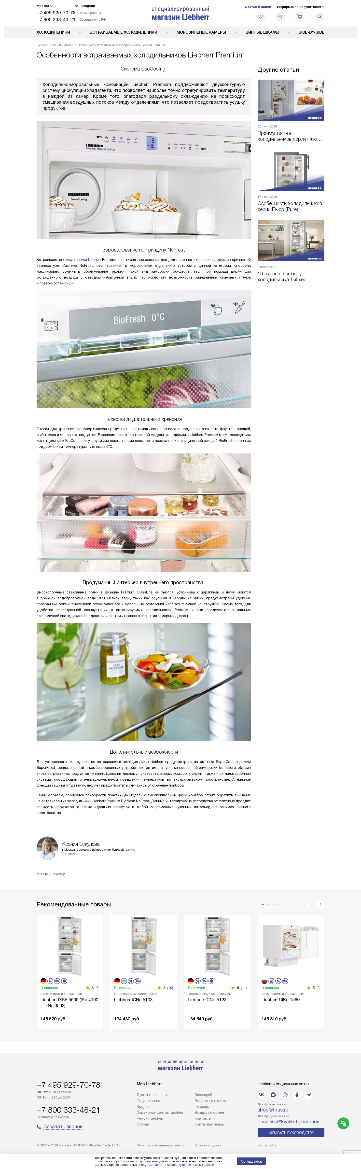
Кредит (143, 1107)
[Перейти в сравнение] (280, 17)
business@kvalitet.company (288, 1121)
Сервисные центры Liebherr (160, 1112)
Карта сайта (267, 1145)
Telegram (87, 6)
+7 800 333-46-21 (56, 19)
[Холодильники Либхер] (181, 13)
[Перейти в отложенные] (260, 17)
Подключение (148, 1101)
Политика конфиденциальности (161, 1145)
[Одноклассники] (297, 1095)
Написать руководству (291, 1133)
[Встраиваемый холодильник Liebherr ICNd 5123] (217, 945)
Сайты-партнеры (209, 1124)
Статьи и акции (258, 7)
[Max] (273, 1095)
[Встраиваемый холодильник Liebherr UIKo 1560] (291, 945)
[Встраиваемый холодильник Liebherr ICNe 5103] (143, 945)
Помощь (202, 1107)
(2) (318, 988)
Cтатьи (143, 1124)
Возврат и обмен (209, 1112)
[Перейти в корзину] (300, 17)
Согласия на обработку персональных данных (181, 1165)
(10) (170, 988)
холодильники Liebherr (82, 260)
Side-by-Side (311, 32)
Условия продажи (208, 1145)
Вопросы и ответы (211, 1101)
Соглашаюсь (251, 1161)
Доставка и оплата (153, 1095)
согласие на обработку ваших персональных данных (132, 1161)
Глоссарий (203, 1095)
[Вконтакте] (261, 1095)
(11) (244, 988)
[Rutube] (285, 1095)
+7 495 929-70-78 (56, 12)
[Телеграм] (309, 1095)
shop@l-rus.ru (273, 1110)
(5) (97, 988)
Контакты (203, 1118)
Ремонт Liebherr (150, 1118)
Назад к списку (51, 874)
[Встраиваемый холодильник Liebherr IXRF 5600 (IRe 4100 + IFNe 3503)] (70, 945)
